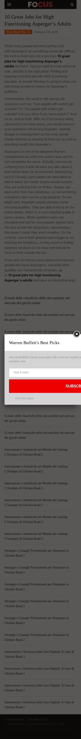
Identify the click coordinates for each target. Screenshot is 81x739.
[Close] (76, 334)
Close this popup (24, 398)
